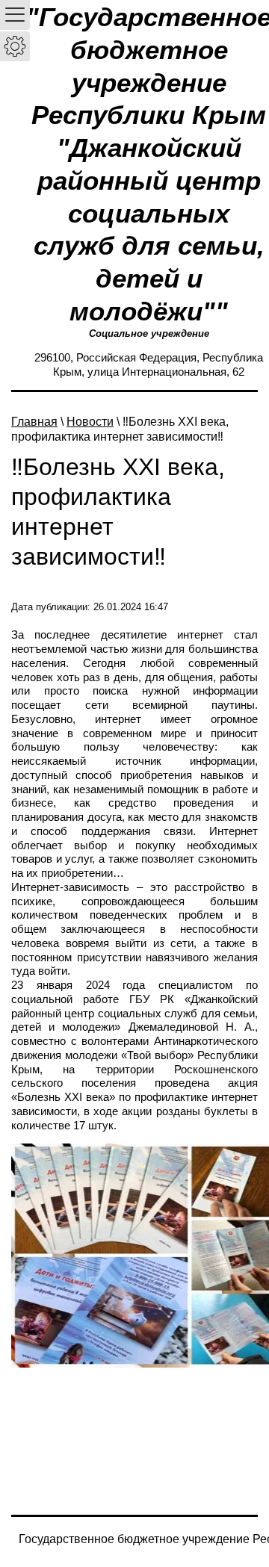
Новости (90, 421)
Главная (34, 421)
